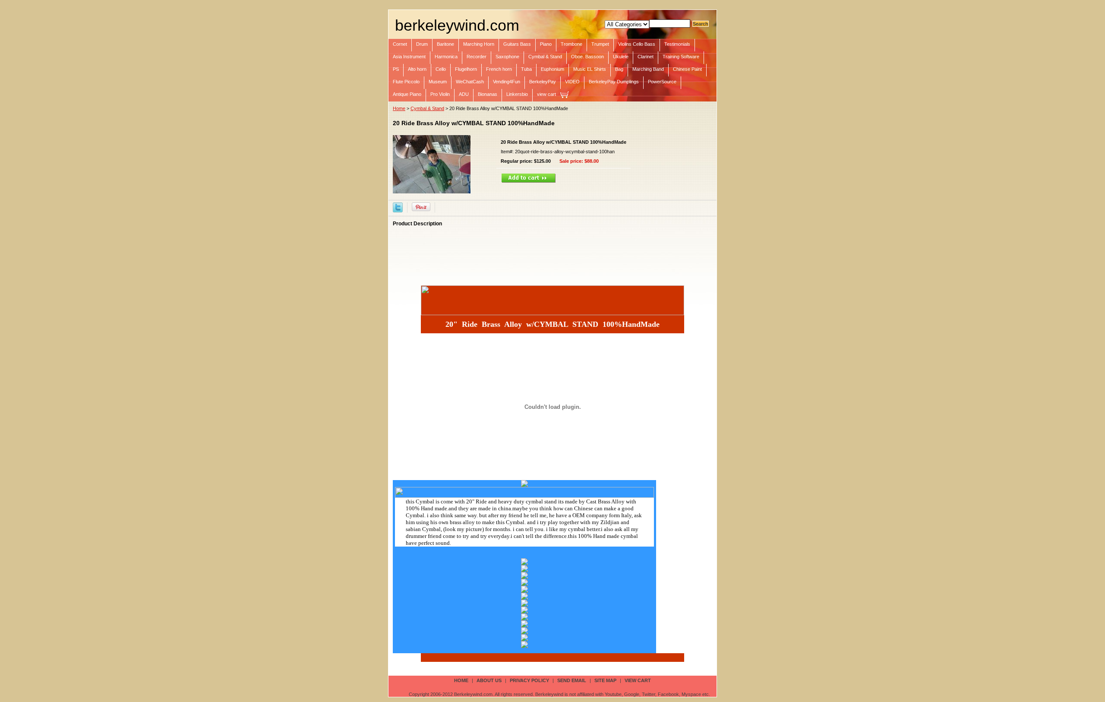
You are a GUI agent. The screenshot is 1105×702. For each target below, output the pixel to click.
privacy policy (529, 680)
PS (396, 69)
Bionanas (487, 94)
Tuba (526, 69)
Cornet (400, 44)
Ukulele (620, 56)
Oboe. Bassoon (587, 56)
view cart (546, 94)
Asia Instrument (409, 56)
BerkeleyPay (542, 81)
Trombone (571, 44)
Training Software (681, 56)
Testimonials (677, 44)
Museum (438, 81)
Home (399, 108)
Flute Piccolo (406, 81)
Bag (619, 69)
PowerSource (662, 81)
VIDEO (572, 81)
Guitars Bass (517, 44)
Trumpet (600, 44)
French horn (499, 69)
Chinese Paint (687, 69)
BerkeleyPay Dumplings (614, 81)
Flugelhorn (466, 69)
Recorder (476, 56)
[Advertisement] (550, 250)
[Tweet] (398, 206)
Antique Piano (407, 94)
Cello (441, 69)
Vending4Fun (506, 81)
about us (489, 680)
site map (605, 680)
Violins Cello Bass (636, 44)
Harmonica (446, 56)
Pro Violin (440, 94)
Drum (422, 44)
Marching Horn (478, 44)
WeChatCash (470, 81)
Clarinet (646, 56)
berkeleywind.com (457, 25)
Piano (546, 44)
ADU (464, 94)
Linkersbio (517, 94)
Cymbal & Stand (545, 56)
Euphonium (552, 69)
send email (571, 680)
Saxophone (507, 56)
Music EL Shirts (589, 69)
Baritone (445, 44)
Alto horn (417, 69)
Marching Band (648, 69)
